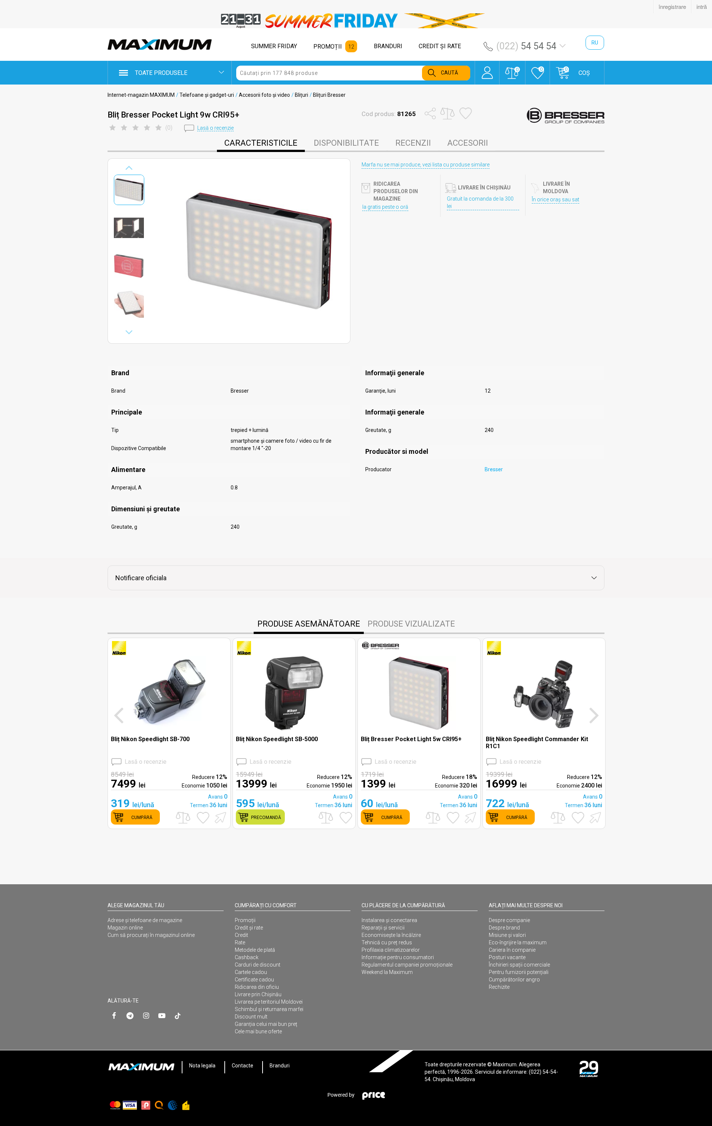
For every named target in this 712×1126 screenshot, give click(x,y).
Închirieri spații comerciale (519, 965)
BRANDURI (388, 46)
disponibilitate (346, 143)
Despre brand (504, 928)
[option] (356, 20)
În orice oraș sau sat (555, 199)
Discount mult (251, 1017)
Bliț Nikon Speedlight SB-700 (150, 739)
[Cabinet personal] (487, 69)
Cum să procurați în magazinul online (151, 935)
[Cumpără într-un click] (219, 816)
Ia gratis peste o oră (385, 207)
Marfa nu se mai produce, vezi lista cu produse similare (426, 165)
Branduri (280, 1066)
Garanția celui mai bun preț (266, 1024)
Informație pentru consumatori (398, 957)
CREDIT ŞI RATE (440, 46)
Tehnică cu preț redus (387, 942)
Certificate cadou (254, 980)
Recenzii (413, 143)
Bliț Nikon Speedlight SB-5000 (277, 739)
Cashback (246, 957)
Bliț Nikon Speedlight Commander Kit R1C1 (537, 743)
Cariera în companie (512, 950)
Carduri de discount (257, 965)
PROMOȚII (327, 46)
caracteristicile (260, 143)
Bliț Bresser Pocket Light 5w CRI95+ (411, 739)
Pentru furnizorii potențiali (518, 972)
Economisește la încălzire (391, 935)
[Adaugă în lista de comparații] (183, 818)
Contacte (242, 1066)
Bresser (494, 469)
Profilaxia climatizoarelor (391, 950)
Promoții (245, 920)
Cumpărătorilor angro (514, 980)
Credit (241, 935)
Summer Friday (274, 46)
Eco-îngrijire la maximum (518, 942)
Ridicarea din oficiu (257, 987)
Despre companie (509, 920)
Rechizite (499, 987)
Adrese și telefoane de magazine (145, 920)
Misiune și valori (507, 935)
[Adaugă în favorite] (203, 817)
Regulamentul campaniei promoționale (407, 965)
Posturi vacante (507, 957)
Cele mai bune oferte (258, 1031)
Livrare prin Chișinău (258, 994)
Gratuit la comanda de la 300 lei (480, 202)
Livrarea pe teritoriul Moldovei (269, 1002)
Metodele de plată (255, 950)
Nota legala (202, 1066)
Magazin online (125, 928)
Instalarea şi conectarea (389, 920)
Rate (240, 942)
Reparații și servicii (383, 928)
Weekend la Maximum (387, 972)
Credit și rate (249, 928)
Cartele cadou (251, 972)
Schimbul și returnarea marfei (269, 1009)
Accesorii (467, 143)
